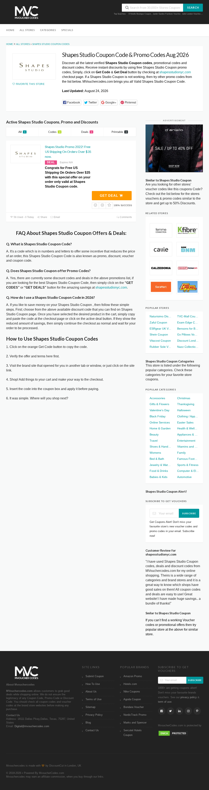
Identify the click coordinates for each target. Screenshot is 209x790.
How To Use (93, 684)
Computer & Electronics (188, 470)
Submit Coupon (95, 676)
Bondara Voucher (133, 707)
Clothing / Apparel (188, 416)
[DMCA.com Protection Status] (173, 733)
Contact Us (92, 730)
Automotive (184, 477)
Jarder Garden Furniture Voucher (166, 14)
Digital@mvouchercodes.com (31, 726)
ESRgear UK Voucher (160, 328)
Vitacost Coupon (160, 340)
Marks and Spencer (135, 722)
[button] (71, 102)
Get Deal (109, 195)
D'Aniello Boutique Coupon (140, 14)
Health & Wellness (188, 428)
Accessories (157, 398)
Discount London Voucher (188, 340)
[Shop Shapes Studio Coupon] (34, 66)
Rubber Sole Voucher (160, 346)
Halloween (184, 410)
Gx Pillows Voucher (188, 334)
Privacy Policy (94, 714)
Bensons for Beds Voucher (188, 328)
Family (181, 452)
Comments (125, 217)
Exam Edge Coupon (188, 322)
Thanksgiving (185, 404)
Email (56, 217)
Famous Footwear (188, 458)
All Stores (27, 30)
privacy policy (188, 697)
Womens (155, 452)
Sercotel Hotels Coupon (132, 733)
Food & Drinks (159, 470)
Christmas (183, 398)
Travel (154, 440)
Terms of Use (93, 699)
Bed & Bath (157, 458)
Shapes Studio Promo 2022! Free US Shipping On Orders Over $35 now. (68, 151)
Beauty (154, 434)
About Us (91, 691)
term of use (164, 701)
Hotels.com (130, 684)
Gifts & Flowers (159, 404)
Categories (48, 30)
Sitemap (90, 707)
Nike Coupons (131, 691)
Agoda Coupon (132, 699)
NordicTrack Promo (134, 714)
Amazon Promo (132, 676)
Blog (88, 722)
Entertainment (186, 440)
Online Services (160, 422)
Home (10, 30)
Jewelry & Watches (160, 465)
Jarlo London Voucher (191, 14)
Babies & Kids (158, 477)
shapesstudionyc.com (175, 72)
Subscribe (189, 513)
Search (193, 7)
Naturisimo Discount (160, 316)
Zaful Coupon (158, 322)
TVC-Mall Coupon (188, 316)
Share (43, 217)
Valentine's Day (159, 410)
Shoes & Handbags (160, 446)
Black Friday (158, 416)
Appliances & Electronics (188, 434)
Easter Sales (185, 422)
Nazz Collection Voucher (188, 346)
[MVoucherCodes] (26, 12)
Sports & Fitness (187, 465)
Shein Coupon (159, 334)
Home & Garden (160, 428)
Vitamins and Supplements (188, 446)
